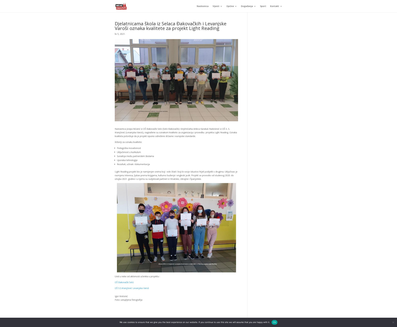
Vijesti (216, 6)
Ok (274, 322)
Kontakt (274, 6)
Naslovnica (203, 6)
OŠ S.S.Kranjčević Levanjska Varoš (132, 288)
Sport (263, 6)
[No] (393, 322)
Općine (230, 6)
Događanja (247, 6)
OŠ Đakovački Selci (124, 282)
